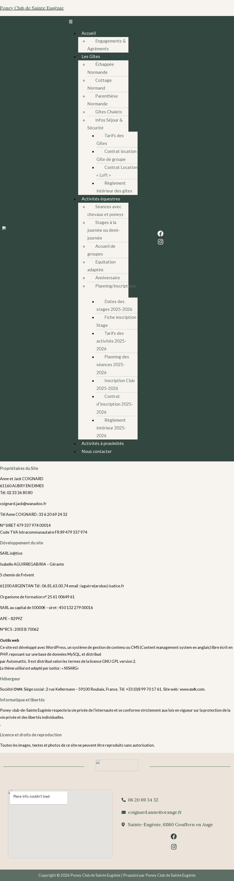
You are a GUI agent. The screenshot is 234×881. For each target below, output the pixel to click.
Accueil (89, 33)
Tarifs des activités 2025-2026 (111, 340)
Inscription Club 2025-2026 (115, 384)
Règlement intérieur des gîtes (114, 186)
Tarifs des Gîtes (110, 139)
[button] (98, 21)
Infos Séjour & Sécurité (105, 123)
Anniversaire (107, 277)
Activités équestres (101, 198)
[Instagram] (160, 242)
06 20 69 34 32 (143, 800)
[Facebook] (160, 233)
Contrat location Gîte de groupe (116, 155)
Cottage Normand (99, 83)
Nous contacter (97, 451)
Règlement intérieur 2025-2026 (111, 427)
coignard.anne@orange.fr (155, 812)
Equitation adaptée (101, 265)
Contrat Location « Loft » (117, 171)
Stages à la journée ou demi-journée (103, 230)
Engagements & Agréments (106, 44)
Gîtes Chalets (108, 111)
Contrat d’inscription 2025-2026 (114, 404)
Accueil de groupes (101, 249)
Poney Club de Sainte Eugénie (32, 8)
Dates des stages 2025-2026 (114, 305)
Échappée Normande (100, 68)
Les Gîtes (91, 56)
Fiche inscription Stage (116, 320)
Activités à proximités (103, 443)
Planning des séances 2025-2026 (112, 364)
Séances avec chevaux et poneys (105, 210)
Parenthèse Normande (102, 99)
